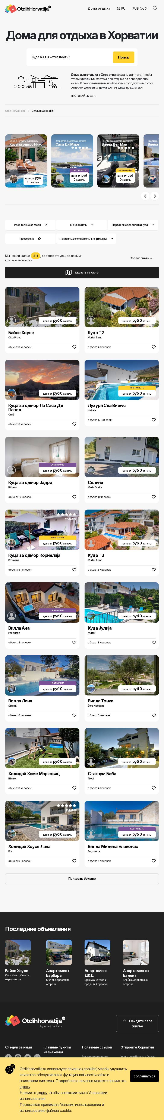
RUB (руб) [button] (140, 8)
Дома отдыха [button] (99, 8)
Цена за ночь (78, 224)
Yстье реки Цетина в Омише (137, 1056)
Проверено (27, 238)
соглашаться (144, 1076)
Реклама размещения (95, 1056)
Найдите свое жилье (140, 1023)
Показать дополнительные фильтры (83, 238)
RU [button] (123, 8)
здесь (24, 1086)
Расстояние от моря (27, 224)
